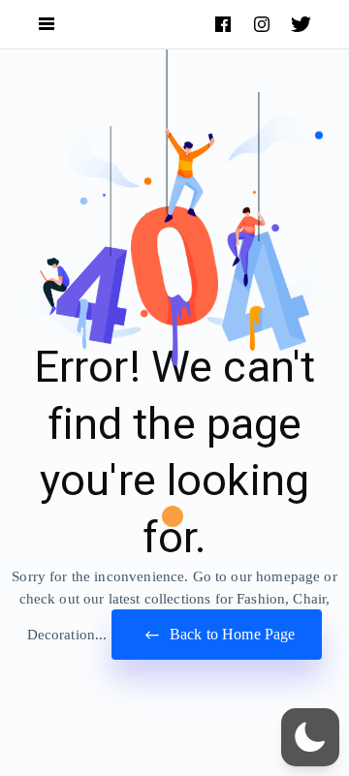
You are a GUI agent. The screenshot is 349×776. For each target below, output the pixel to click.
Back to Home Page (231, 634)
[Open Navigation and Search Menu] (46, 25)
